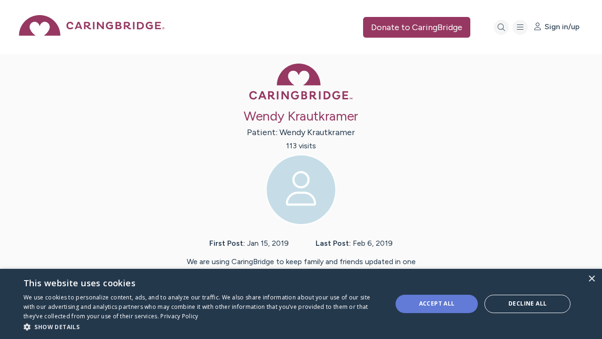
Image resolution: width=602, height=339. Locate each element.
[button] (202, 326)
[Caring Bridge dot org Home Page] (92, 33)
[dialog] (301, 304)
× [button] (591, 278)
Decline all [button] (527, 303)
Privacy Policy (179, 316)
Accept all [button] (437, 303)
